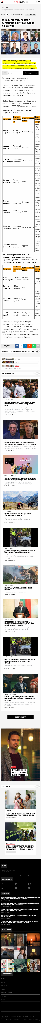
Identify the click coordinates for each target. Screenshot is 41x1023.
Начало (8, 1019)
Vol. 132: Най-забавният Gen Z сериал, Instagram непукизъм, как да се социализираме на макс (20, 479)
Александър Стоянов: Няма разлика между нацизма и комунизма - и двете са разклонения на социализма (20, 904)
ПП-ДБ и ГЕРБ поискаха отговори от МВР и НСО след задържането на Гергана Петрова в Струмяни (19, 661)
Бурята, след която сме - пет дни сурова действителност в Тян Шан (18, 514)
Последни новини (8, 373)
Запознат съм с (16, 79)
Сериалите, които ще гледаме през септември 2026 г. (19, 772)
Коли (2, 1003)
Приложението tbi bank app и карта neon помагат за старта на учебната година (20, 814)
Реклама (17, 1019)
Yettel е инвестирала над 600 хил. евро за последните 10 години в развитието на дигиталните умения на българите (20, 848)
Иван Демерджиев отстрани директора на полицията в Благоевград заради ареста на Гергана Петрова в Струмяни (19, 624)
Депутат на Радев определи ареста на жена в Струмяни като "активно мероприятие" (19, 552)
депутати (12, 351)
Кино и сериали (6, 992)
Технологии (5, 996)
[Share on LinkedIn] (25, 346)
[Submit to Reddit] (29, 346)
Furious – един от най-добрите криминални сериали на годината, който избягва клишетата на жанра (20, 698)
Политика (4, 985)
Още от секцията (20, 717)
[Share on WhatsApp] (34, 346)
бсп (29, 351)
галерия (3, 979)
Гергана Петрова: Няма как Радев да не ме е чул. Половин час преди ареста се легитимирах (20, 443)
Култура (3, 999)
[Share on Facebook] (17, 346)
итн (37, 351)
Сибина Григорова (6, 871)
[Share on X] (21, 346)
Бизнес (3, 989)
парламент (5, 351)
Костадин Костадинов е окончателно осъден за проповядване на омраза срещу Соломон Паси (19, 404)
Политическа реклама (30, 1019)
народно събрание (21, 351)
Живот (3, 982)
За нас (4, 866)
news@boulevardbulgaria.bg (24, 875)
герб (33, 351)
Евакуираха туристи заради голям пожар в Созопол (18, 589)
